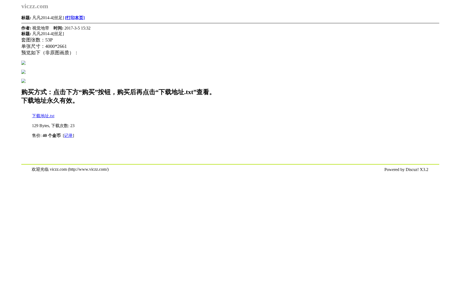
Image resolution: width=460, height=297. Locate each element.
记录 (68, 135)
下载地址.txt (43, 116)
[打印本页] (75, 17)
